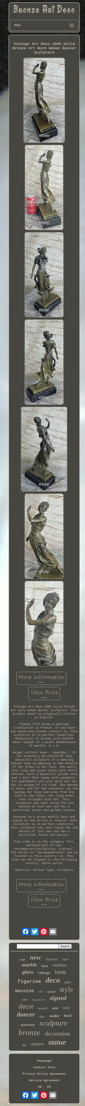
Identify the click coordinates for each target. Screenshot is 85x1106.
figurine (29, 981)
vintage (44, 973)
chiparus (51, 959)
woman (60, 965)
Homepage (44, 1061)
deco (53, 980)
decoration (57, 1033)
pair (68, 981)
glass (27, 972)
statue (57, 1042)
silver (42, 1016)
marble (29, 965)
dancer (26, 1014)
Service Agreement (44, 1080)
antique (37, 1043)
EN (39, 1087)
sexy (66, 1007)
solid (55, 1008)
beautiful (42, 1008)
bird (67, 1015)
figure (65, 959)
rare (24, 999)
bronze (29, 1032)
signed (57, 997)
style (66, 989)
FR (49, 1087)
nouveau (28, 1024)
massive (24, 990)
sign (22, 959)
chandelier (38, 999)
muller (54, 1016)
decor (26, 1006)
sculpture (53, 1023)
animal (51, 991)
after (24, 1045)
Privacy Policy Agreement (44, 1074)
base (44, 966)
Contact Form (44, 1067)
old (41, 991)
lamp (60, 972)
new (35, 957)
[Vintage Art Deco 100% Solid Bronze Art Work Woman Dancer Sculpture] (44, 100)
